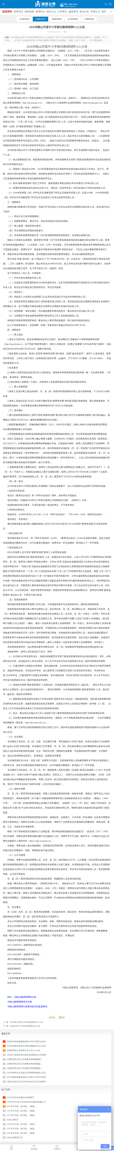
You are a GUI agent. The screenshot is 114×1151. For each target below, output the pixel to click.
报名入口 (51, 11)
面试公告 (84, 11)
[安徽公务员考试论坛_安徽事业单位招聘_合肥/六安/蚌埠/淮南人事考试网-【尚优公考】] (57, 4)
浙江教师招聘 (73, 19)
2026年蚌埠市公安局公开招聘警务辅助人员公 (26, 1073)
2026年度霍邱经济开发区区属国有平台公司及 (26, 1046)
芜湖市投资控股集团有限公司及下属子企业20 (26, 1042)
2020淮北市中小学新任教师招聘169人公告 (25, 1026)
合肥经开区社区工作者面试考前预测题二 (24, 1064)
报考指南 (29, 11)
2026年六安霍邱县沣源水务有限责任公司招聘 (26, 1055)
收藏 (53, 1017)
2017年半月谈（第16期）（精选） (21, 1124)
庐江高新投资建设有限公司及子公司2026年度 (26, 1077)
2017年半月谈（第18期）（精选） (21, 1111)
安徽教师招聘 (40, 19)
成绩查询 (73, 11)
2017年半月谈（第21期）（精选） (21, 1129)
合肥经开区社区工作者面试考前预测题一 (24, 1068)
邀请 (63, 1017)
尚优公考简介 (13, 1120)
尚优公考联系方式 (15, 1138)
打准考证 (62, 11)
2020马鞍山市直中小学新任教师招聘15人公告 (26, 1022)
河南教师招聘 (57, 19)
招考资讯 (18, 11)
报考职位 (40, 11)
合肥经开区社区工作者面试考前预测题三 (24, 1059)
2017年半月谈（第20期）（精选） (21, 1106)
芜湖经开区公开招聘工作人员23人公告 (23, 1050)
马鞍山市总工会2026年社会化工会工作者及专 (26, 1082)
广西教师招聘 (89, 19)
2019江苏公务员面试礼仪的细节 (20, 1097)
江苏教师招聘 (24, 19)
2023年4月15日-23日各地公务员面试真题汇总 (26, 1102)
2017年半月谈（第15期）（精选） (21, 1133)
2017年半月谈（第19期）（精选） (21, 1115)
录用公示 (95, 11)
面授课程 (7, 11)
